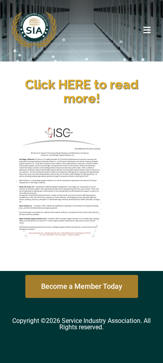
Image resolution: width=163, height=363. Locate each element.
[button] (147, 29)
